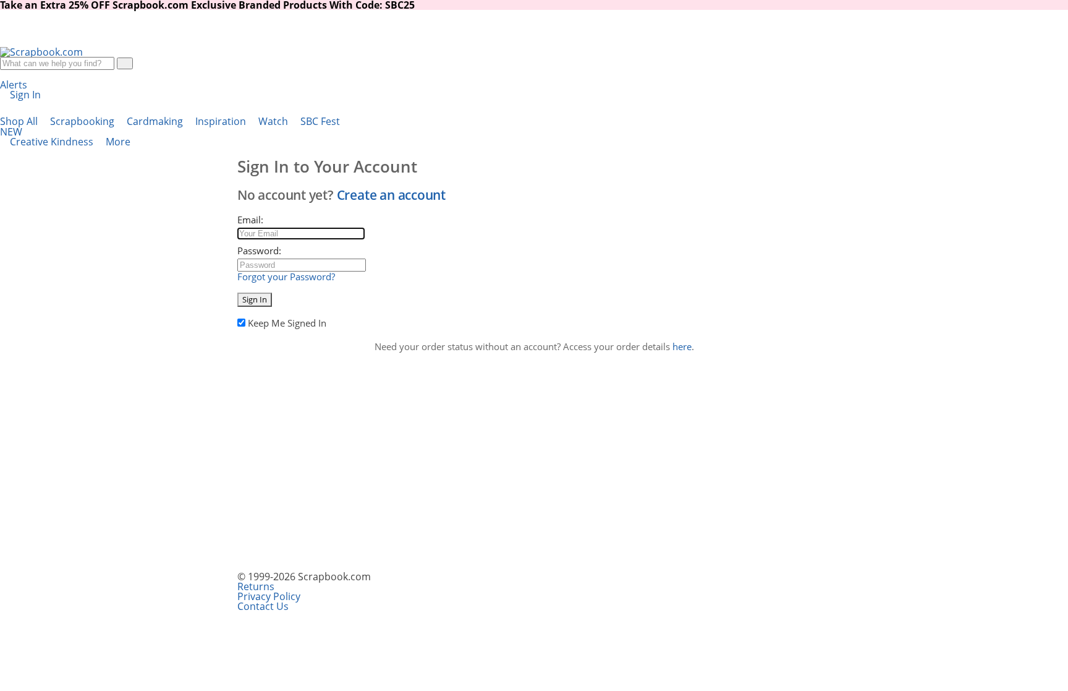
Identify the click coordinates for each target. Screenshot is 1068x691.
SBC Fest (170, 126)
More (119, 141)
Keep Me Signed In (287, 323)
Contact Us (263, 606)
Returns (255, 586)
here (682, 346)
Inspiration (221, 121)
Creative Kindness (53, 141)
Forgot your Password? (286, 276)
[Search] (125, 63)
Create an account (391, 195)
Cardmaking (156, 121)
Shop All (20, 121)
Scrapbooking (83, 121)
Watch (274, 121)
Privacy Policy (268, 596)
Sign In (254, 299)
